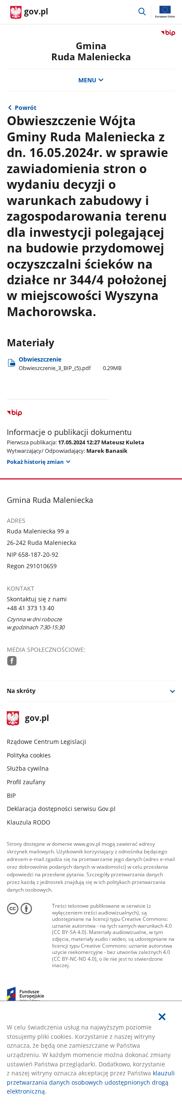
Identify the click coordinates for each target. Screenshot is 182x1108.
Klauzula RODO (28, 822)
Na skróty (21, 691)
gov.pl (37, 718)
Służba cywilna (28, 768)
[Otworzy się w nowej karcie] (12, 661)
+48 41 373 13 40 (30, 608)
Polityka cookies (29, 755)
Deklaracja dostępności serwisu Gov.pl (61, 809)
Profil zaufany (26, 782)
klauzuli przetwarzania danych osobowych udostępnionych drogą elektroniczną (91, 1082)
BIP (11, 795)
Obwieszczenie (70, 363)
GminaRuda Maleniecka (91, 51)
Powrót (25, 108)
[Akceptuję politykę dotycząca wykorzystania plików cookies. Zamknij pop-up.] (162, 1017)
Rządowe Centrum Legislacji (46, 742)
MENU (87, 80)
